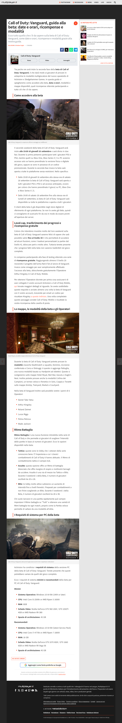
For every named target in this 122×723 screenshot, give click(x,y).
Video (96, 2)
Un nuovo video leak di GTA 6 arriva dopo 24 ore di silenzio (99, 28)
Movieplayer (55, 712)
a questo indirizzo (38, 296)
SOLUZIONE (11, 45)
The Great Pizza (80, 712)
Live (102, 2)
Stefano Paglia (20, 45)
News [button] (90, 2)
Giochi (109, 2)
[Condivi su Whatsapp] (71, 50)
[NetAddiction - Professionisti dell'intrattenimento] (59, 709)
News (29, 60)
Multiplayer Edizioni (93, 712)
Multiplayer (46, 712)
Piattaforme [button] (65, 2)
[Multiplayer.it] (9, 2)
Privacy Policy (61, 701)
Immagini (66, 60)
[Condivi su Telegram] (76, 50)
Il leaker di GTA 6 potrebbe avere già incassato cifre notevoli (100, 43)
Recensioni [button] (79, 2)
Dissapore (63, 712)
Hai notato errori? (18, 658)
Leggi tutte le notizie (106, 63)
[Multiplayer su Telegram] (26, 690)
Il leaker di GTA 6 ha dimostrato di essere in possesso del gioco (99, 35)
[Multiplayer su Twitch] (29, 690)
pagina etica (62, 674)
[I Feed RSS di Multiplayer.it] (36, 690)
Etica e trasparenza (84, 701)
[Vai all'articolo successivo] (2, 361)
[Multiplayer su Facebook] (15, 690)
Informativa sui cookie (49, 701)
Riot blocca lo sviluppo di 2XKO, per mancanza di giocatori (100, 50)
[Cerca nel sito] (115, 2)
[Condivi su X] (66, 50)
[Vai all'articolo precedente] (119, 361)
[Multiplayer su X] (19, 690)
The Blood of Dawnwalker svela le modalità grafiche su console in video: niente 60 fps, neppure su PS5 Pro (99, 57)
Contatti (93, 701)
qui (15, 286)
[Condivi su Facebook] (62, 50)
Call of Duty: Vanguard (30, 56)
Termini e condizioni (72, 701)
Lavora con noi (100, 701)
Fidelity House (71, 712)
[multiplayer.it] (26, 686)
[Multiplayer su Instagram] (22, 690)
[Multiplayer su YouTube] (33, 690)
